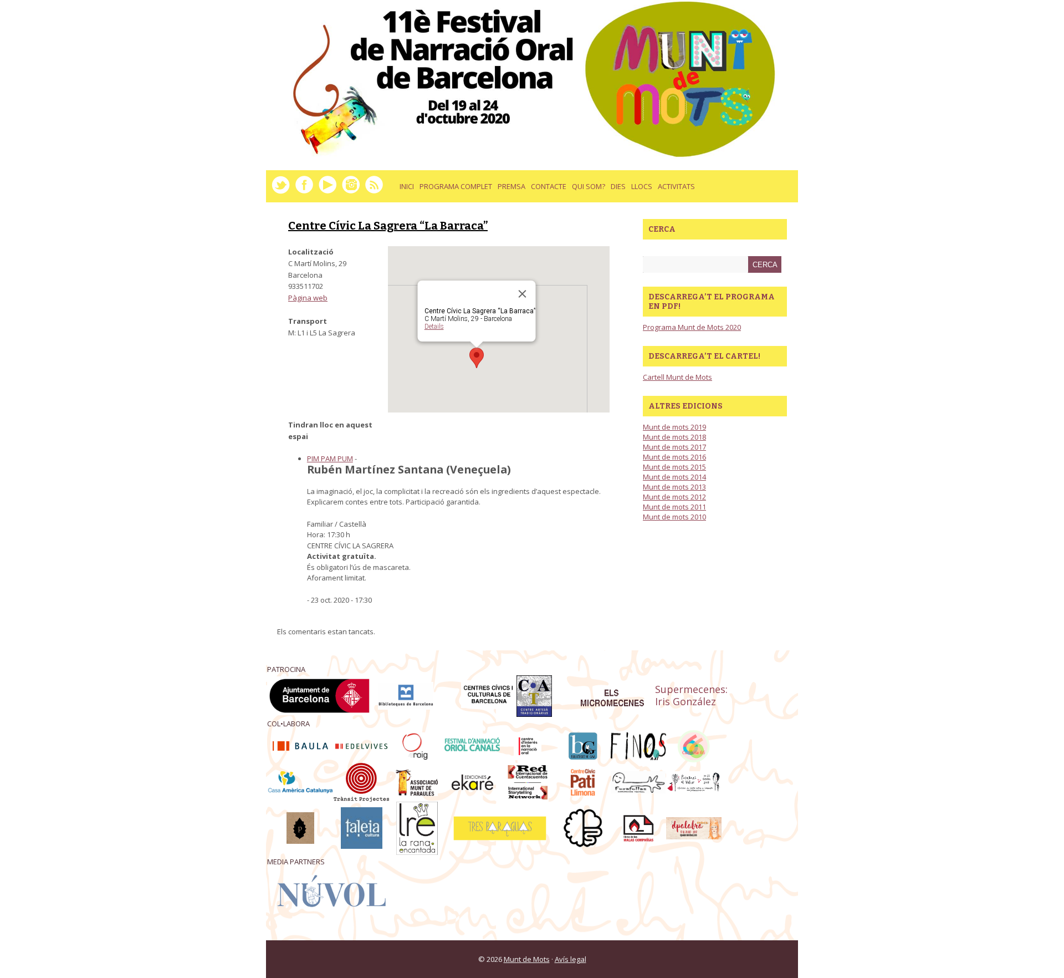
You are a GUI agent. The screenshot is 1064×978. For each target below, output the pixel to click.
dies (617, 190)
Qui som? (588, 186)
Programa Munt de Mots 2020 (692, 327)
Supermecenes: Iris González (691, 695)
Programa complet (456, 186)
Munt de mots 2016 (674, 457)
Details (434, 326)
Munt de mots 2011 (674, 507)
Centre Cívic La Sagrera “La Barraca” (388, 225)
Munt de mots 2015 (674, 467)
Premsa (511, 186)
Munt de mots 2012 (674, 497)
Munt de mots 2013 (674, 487)
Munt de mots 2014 (674, 477)
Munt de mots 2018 (674, 437)
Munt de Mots (527, 959)
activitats (675, 190)
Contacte (548, 186)
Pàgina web (308, 298)
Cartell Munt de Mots (677, 377)
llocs (640, 190)
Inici (407, 186)
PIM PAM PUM (330, 458)
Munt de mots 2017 (674, 447)
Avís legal (570, 959)
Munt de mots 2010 (674, 517)
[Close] (522, 294)
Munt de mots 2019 (674, 427)
